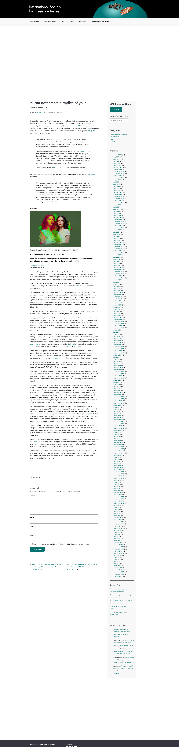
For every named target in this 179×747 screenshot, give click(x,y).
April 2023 (116, 238)
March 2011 (117, 540)
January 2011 (117, 545)
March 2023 (117, 240)
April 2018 (116, 363)
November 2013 (118, 474)
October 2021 (117, 276)
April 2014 (116, 463)
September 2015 (118, 428)
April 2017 (116, 388)
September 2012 (118, 503)
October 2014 (117, 451)
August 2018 (117, 355)
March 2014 (117, 465)
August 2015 (117, 430)
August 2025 (117, 180)
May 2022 (116, 261)
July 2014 (116, 457)
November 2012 (118, 499)
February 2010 (118, 568)
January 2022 (117, 269)
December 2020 (118, 297)
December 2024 (118, 196)
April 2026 (116, 163)
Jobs (113, 142)
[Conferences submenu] (74, 21)
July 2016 (116, 407)
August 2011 (117, 530)
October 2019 (117, 326)
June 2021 (116, 284)
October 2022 (117, 251)
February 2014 (118, 468)
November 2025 (118, 174)
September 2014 (118, 453)
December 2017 (118, 372)
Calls (113, 139)
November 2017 (118, 374)
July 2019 (116, 332)
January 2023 (117, 244)
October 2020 (118, 301)
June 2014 (116, 459)
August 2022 (117, 255)
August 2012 (117, 505)
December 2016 (118, 397)
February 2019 (118, 342)
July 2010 (116, 557)
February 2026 (118, 167)
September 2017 (118, 378)
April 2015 (116, 438)
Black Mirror (57, 168)
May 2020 (116, 311)
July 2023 (116, 232)
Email (32, 526)
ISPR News (115, 137)
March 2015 (117, 440)
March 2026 (117, 165)
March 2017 (117, 390)
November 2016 (118, 399)
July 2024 (116, 207)
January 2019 (117, 344)
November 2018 (118, 349)
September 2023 (118, 228)
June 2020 (116, 309)
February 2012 (118, 518)
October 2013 (117, 476)
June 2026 (116, 159)
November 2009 (118, 574)
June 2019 (116, 334)
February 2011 (118, 543)
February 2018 (118, 367)
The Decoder (91, 174)
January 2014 (117, 470)
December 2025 (118, 171)
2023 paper (88, 414)
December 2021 (118, 272)
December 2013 (118, 472)
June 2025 (116, 184)
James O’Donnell (38, 265)
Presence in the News (56, 112)
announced (34, 344)
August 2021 (117, 280)
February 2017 (118, 392)
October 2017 (117, 376)
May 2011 (116, 536)
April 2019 (116, 338)
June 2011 (116, 534)
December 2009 (118, 572)
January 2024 (117, 219)
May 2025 (116, 186)
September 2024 (118, 203)
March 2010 (117, 565)
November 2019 (118, 324)
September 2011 (118, 528)
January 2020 (117, 319)
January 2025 (117, 194)
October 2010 (117, 551)
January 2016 (117, 420)
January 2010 (117, 570)
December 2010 (118, 547)
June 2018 (116, 359)
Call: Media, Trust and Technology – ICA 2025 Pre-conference (123, 651)
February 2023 (118, 242)
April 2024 (116, 213)
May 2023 (116, 236)
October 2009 (118, 576)
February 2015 (118, 442)
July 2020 (116, 307)
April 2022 (116, 263)
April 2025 (116, 188)
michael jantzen (118, 629)
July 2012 (116, 507)
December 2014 (118, 447)
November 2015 (118, 424)
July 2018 (116, 357)
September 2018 (118, 353)
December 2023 (118, 221)
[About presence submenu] (58, 21)
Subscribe (116, 109)
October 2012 (117, 501)
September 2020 (118, 303)
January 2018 (117, 369)
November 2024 (118, 198)
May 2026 (116, 161)
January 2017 (117, 394)
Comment (34, 496)
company (55, 358)
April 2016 (116, 413)
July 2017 (116, 382)
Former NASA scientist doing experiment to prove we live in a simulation (123, 660)
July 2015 (116, 432)
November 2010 (118, 549)
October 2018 (117, 351)
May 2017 (116, 386)
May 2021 (116, 286)
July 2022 (116, 257)
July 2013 (116, 482)
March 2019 (117, 340)
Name (32, 517)
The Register (90, 131)
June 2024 (116, 209)
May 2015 (116, 436)
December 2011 (118, 522)
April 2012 (116, 513)
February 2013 (118, 493)
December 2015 (118, 422)
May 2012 (116, 511)
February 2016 (118, 417)
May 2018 (116, 361)
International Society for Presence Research (47, 9)
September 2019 (118, 328)
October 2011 (117, 526)
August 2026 (117, 155)
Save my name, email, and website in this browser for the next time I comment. (60, 544)
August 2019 (117, 330)
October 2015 (117, 426)
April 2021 (116, 288)
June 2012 (116, 509)
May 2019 (116, 336)
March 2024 (117, 215)
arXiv (77, 286)
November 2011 (118, 524)
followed (71, 344)
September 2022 (118, 253)
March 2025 (117, 190)
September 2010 (118, 553)
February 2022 (118, 267)
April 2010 (116, 563)
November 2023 (118, 224)
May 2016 (116, 411)
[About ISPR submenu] (39, 21)
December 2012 (118, 497)
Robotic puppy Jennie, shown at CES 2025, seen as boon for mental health (123, 642)
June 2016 (116, 409)
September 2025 (118, 178)
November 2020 (118, 299)
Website (33, 535)
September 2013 (118, 478)
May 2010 (116, 561)
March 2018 (117, 365)
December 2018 (118, 347)
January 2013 (117, 495)
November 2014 (118, 449)
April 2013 (116, 488)
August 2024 (117, 205)
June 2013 (116, 484)
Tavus (35, 442)
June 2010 (116, 559)
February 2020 (118, 317)
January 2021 (117, 294)
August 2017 (117, 380)
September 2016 (118, 403)
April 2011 (116, 538)
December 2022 (118, 246)
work (83, 151)
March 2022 (117, 265)
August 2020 (117, 305)
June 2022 (116, 259)
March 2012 (117, 515)
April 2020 (116, 313)
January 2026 (117, 169)
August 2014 (117, 455)
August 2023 (117, 230)
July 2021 (116, 282)
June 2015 (116, 434)
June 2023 (116, 234)
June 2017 (116, 384)
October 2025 (117, 176)
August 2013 (117, 480)
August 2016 (117, 405)
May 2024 (116, 211)
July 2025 (116, 182)
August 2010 (117, 555)
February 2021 (118, 292)
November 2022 (118, 249)
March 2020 (117, 315)
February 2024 (118, 217)
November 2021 (118, 274)
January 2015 (117, 445)
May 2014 (116, 461)
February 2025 (118, 192)
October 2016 (117, 401)
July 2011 (116, 532)
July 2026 (116, 157)
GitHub (56, 185)
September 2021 (118, 278)
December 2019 (118, 322)
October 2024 (117, 201)
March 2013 (117, 490)
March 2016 (117, 415)
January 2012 (117, 520)
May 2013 (116, 486)
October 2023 (117, 226)
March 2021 (117, 290)
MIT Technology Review (87, 126)
